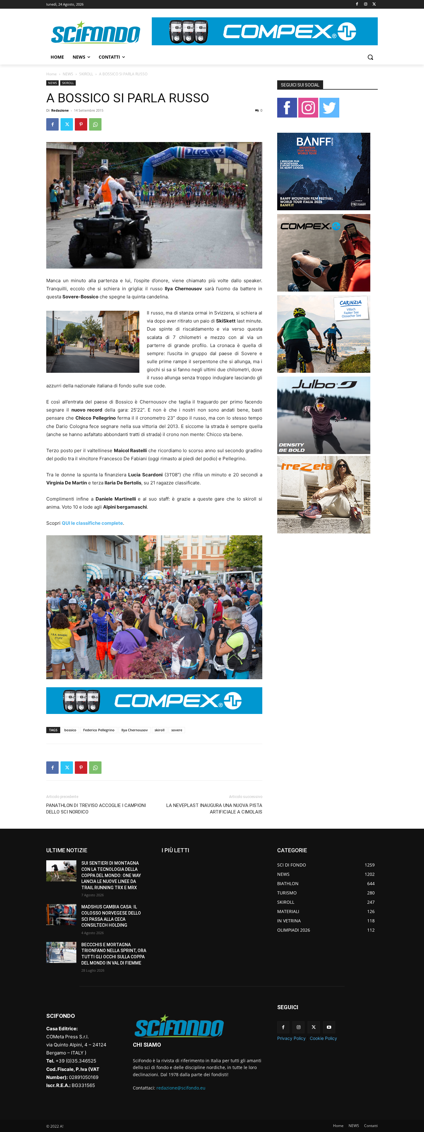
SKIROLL (86, 74)
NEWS (68, 74)
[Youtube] (329, 1027)
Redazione (60, 110)
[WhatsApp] (95, 124)
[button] (370, 57)
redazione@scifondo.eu (180, 1088)
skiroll (160, 730)
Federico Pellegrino (99, 730)
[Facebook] (357, 4)
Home (51, 74)
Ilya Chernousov (134, 730)
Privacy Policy (291, 1038)
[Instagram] (365, 4)
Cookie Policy (323, 1038)
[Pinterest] (81, 124)
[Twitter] (374, 4)
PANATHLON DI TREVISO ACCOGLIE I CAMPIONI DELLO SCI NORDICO (96, 809)
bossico (70, 730)
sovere (176, 730)
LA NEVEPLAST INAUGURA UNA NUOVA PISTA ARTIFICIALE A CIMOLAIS (214, 809)
